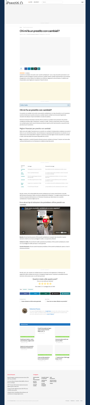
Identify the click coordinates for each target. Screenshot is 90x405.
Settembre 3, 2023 (42, 360)
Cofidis (22, 186)
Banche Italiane (35, 382)
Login (82, 2)
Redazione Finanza (35, 309)
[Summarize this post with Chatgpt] (35, 68)
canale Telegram (50, 314)
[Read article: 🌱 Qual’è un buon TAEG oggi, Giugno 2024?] (62, 350)
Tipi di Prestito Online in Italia (53, 381)
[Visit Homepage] (15, 2)
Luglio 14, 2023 (23, 34)
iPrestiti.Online (13, 400)
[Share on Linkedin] (29, 68)
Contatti (77, 400)
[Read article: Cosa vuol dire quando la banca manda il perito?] (45, 350)
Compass (23, 176)
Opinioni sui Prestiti (44, 381)
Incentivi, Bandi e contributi (45, 378)
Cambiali (25, 289)
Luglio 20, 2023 (24, 349)
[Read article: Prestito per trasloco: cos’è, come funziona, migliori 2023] (27, 332)
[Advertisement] (45, 91)
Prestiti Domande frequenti (28, 27)
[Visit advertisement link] (45, 13)
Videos (51, 383)
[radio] (39, 283)
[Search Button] (61, 2)
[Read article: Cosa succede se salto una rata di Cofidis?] (62, 332)
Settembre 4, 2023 (59, 342)
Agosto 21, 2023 (24, 342)
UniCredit (23, 179)
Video (81, 400)
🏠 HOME (30, 2)
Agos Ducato (22, 173)
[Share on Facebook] (25, 68)
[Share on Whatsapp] (32, 68)
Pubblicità (72, 400)
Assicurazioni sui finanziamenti (36, 378)
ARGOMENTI (36, 2)
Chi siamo (67, 400)
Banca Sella (22, 184)
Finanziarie (30, 289)
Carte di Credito (35, 385)
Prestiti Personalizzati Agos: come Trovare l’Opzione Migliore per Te (45, 330)
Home (21, 27)
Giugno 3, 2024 (59, 360)
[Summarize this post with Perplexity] (38, 68)
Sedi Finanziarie (52, 378)
